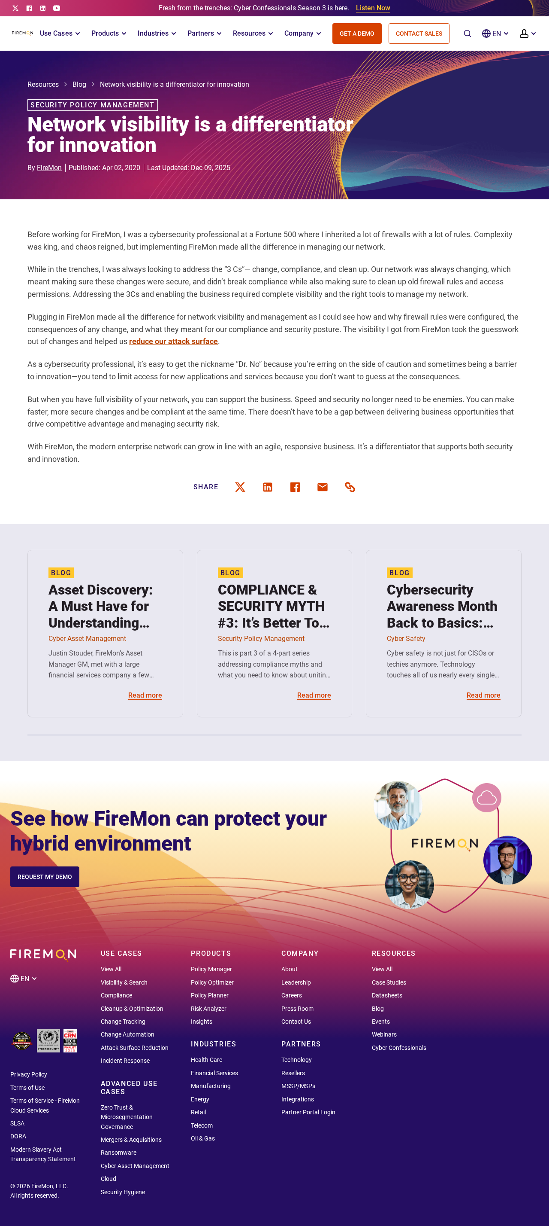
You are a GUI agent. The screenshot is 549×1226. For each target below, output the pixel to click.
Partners (200, 33)
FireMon (49, 168)
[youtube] (56, 8)
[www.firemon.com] (22, 33)
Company (299, 33)
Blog (79, 84)
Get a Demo (357, 33)
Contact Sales (419, 33)
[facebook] (295, 487)
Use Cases (56, 33)
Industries (153, 33)
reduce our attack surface (173, 341)
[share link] (350, 487)
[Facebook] (29, 8)
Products (105, 33)
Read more (145, 695)
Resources (249, 33)
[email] (323, 487)
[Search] (467, 33)
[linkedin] (42, 8)
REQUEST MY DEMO (45, 876)
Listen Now (373, 8)
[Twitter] (15, 8)
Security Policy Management (92, 105)
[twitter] (240, 487)
